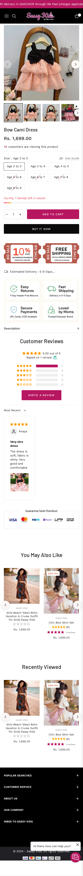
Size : (16, 158)
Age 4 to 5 (61, 166)
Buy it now (41, 228)
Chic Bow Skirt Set (61, 622)
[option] (41, 63)
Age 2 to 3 (14, 166)
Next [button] (75, 64)
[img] (19, 424)
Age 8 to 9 (14, 188)
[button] (24, 366)
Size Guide (72, 158)
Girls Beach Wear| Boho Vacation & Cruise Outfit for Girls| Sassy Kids (22, 616)
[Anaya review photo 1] (19, 482)
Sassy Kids (22, 608)
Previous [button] (7, 64)
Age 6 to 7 (38, 177)
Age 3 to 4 (38, 166)
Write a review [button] (41, 395)
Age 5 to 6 (14, 177)
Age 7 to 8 (61, 177)
